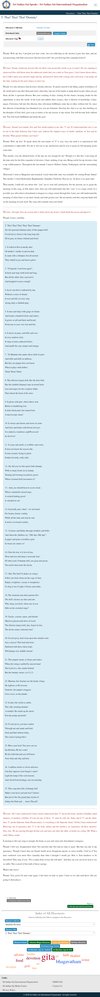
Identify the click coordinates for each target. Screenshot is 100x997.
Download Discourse (44, 33)
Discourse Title (11, 929)
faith (66, 954)
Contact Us (57, 985)
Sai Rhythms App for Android (39, 949)
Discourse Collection (13, 921)
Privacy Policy (9, 990)
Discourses (70, 13)
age (57, 955)
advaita (19, 954)
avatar (85, 959)
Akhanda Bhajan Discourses (39, 942)
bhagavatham (68, 961)
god (27, 965)
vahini (40, 38)
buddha (31, 954)
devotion (33, 958)
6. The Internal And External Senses (80, 906)
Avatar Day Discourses (60, 942)
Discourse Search (20, 942)
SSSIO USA (58, 981)
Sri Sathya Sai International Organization (20, 981)
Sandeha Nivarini (43, 27)
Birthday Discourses (78, 942)
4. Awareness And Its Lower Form (19, 901)
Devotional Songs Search (50, 946)
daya (34, 968)
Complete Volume (60, 33)
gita (48, 956)
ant (37, 963)
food (19, 960)
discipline (11, 967)
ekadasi (75, 955)
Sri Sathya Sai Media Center (15, 985)
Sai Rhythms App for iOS (62, 949)
